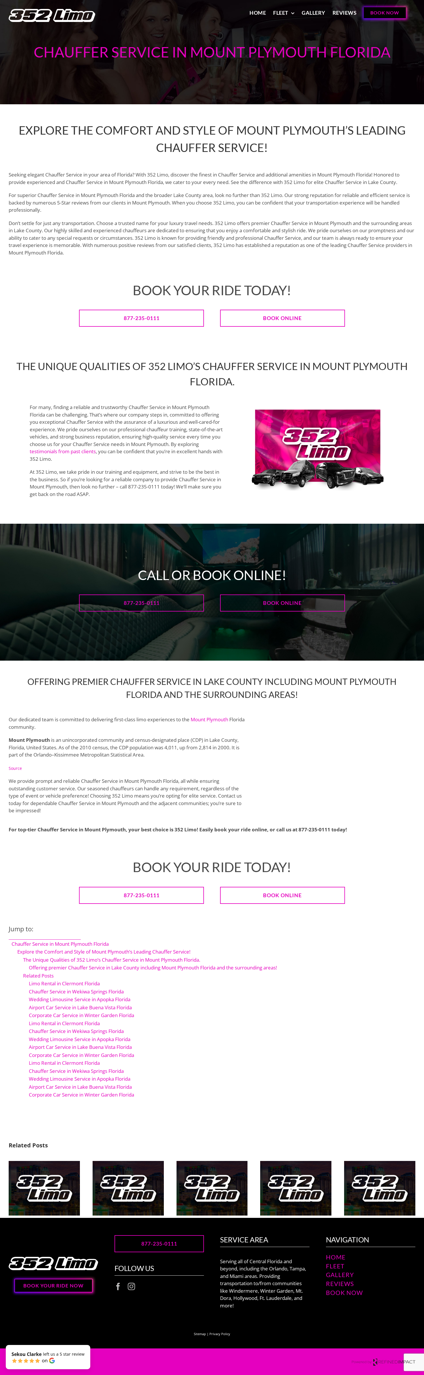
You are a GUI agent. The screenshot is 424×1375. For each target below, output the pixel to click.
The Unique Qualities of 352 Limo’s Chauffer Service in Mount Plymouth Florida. (111, 959)
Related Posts (38, 975)
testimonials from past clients (63, 451)
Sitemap (200, 1334)
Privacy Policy (219, 1334)
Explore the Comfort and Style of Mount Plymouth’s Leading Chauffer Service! (103, 951)
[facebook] (118, 1286)
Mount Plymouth (209, 719)
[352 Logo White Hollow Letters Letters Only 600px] (53, 1259)
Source (15, 768)
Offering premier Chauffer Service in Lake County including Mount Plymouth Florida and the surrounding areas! (153, 967)
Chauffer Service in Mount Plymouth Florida (60, 944)
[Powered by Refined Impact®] (383, 1361)
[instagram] (131, 1286)
